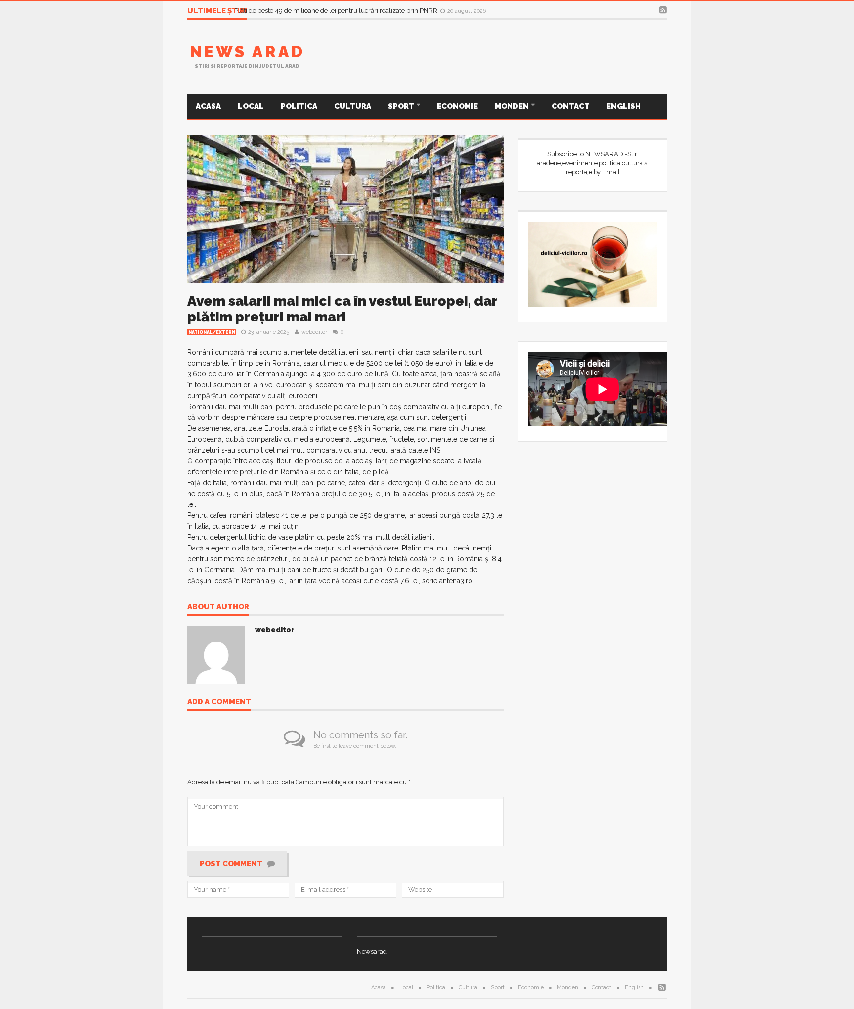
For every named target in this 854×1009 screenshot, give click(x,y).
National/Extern (211, 332)
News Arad (247, 52)
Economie (457, 106)
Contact (571, 106)
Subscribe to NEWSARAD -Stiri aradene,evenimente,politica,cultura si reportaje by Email (593, 163)
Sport (402, 106)
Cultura (352, 106)
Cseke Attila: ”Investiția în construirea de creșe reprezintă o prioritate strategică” (350, 10)
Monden (512, 106)
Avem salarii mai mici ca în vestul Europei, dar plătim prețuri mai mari (342, 309)
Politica (299, 106)
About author (218, 607)
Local (251, 106)
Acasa (208, 106)
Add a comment (219, 702)
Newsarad (372, 951)
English (623, 106)
